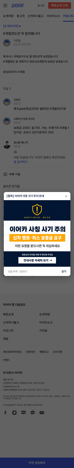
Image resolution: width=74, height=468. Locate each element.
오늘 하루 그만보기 (17, 271)
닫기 (64, 271)
